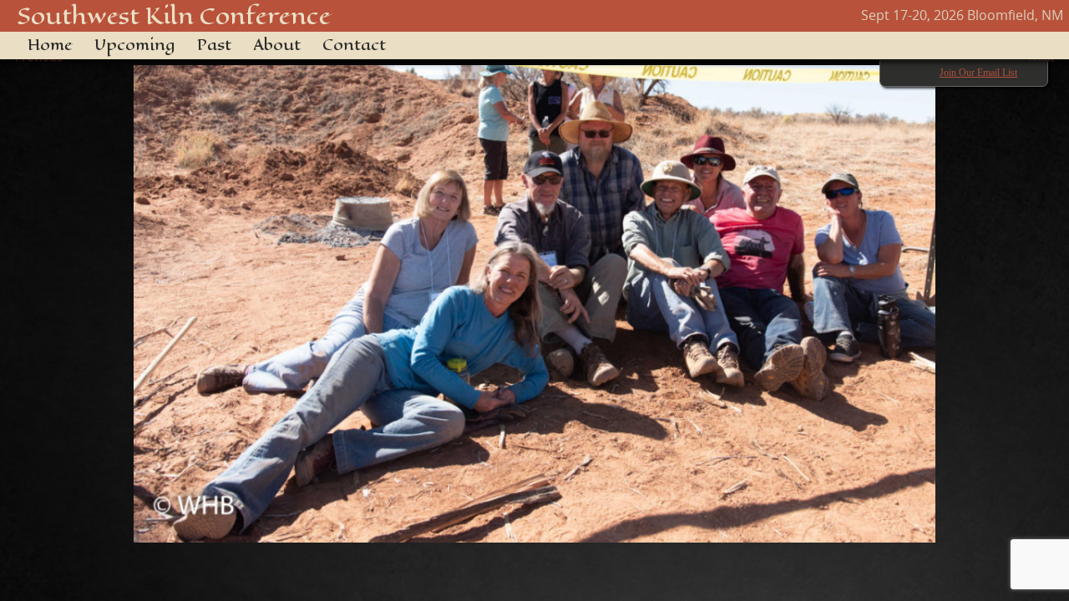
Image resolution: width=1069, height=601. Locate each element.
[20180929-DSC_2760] (534, 295)
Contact (354, 45)
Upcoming (134, 45)
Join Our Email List (978, 72)
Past (214, 45)
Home (50, 45)
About (277, 45)
